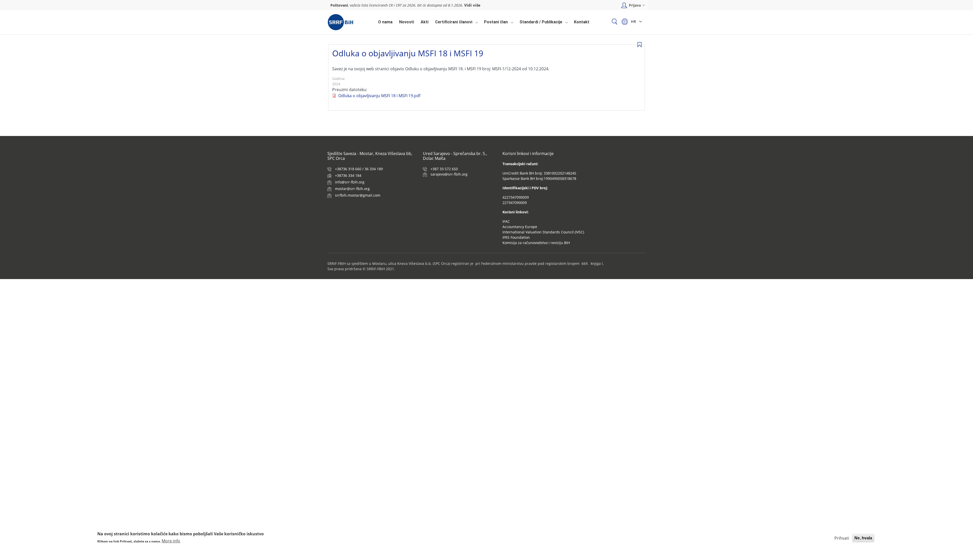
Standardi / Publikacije (539, 23)
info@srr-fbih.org (349, 182)
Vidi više (472, 5)
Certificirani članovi (452, 23)
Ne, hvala (863, 538)
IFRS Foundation (516, 237)
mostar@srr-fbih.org (352, 188)
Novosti (406, 22)
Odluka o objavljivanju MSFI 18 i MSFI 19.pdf (379, 95)
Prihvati (841, 538)
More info (171, 541)
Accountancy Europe (519, 226)
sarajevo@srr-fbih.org (449, 174)
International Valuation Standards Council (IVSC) (543, 232)
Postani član (494, 23)
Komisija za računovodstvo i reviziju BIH (536, 242)
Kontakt (581, 22)
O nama (385, 22)
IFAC (506, 221)
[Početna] (340, 22)
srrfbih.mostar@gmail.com (357, 195)
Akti (424, 22)
